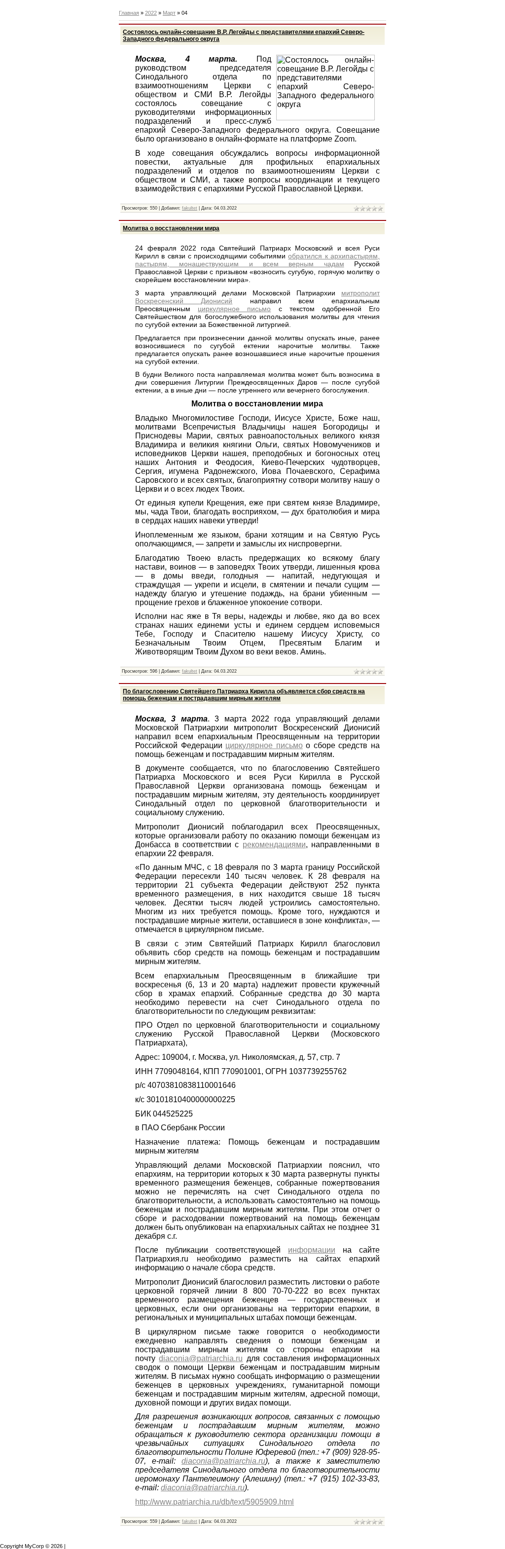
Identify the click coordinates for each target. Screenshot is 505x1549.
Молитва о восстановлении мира (171, 228)
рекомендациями (274, 844)
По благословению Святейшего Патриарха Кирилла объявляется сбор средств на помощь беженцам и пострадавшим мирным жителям (244, 695)
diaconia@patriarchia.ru (201, 1358)
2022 (151, 13)
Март (169, 13)
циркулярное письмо (234, 309)
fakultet (189, 208)
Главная (129, 13)
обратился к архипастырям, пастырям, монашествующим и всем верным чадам (257, 260)
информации (311, 1250)
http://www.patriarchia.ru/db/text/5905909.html (214, 1502)
